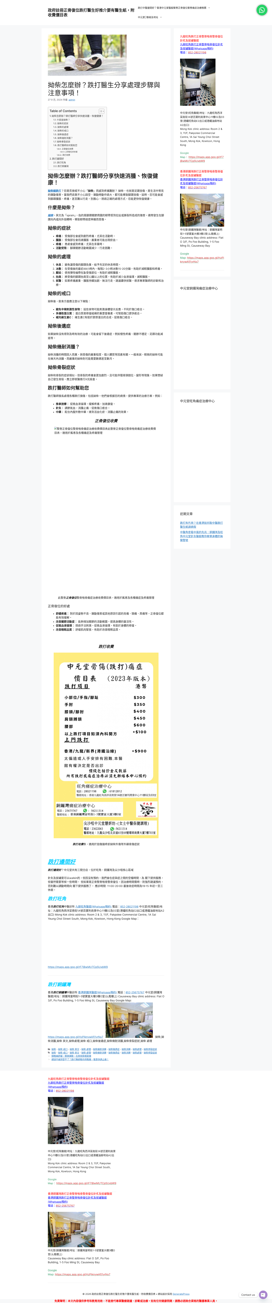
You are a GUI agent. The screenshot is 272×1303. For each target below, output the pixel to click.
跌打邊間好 (58, 158)
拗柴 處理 (86, 1240)
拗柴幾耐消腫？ (65, 138)
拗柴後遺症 (62, 134)
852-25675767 (135, 1183)
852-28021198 (129, 906)
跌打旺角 (61, 162)
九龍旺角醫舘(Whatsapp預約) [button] (93, 906)
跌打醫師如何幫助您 (67, 145)
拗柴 (53, 1240)
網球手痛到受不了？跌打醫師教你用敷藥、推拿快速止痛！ (80, 1251)
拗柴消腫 (126, 1240)
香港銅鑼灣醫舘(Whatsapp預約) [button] (98, 1183)
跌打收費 (66, 155)
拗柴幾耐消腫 (99, 1240)
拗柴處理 (137, 1240)
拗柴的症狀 (62, 123)
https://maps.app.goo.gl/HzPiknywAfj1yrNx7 (75, 1228)
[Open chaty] (263, 1295)
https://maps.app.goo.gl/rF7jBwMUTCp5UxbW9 (78, 922)
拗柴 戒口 (63, 1240)
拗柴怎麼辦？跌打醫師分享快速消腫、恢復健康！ (78, 115)
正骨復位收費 (67, 149)
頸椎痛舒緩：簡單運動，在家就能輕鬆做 (71, 1247)
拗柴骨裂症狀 (63, 141)
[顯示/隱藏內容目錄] (100, 111)
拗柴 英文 (74, 1240)
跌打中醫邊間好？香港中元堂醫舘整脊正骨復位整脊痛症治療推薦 (172, 7)
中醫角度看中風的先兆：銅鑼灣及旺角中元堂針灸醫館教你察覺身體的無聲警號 (201, 536)
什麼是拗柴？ (63, 120)
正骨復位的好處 (71, 152)
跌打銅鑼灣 (63, 166)
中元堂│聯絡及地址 (148, 17)
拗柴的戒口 (62, 130)
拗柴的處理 (62, 127)
